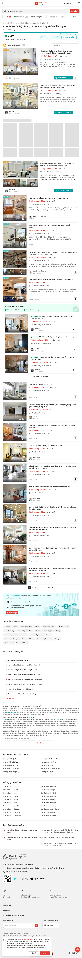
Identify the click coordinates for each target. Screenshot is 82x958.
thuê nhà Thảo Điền (11, 627)
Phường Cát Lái (47, 772)
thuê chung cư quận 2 (13, 712)
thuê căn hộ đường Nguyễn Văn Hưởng (48, 631)
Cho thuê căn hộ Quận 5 (48, 793)
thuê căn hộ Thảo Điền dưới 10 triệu (16, 643)
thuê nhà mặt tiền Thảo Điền (30, 627)
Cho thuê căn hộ (8, 786)
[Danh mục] (2, 3)
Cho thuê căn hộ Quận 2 (10, 790)
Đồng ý (45, 953)
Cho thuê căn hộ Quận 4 (10, 793)
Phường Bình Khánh (11, 768)
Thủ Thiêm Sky (9, 631)
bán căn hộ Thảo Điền (25, 631)
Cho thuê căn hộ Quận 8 (10, 799)
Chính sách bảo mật (27, 940)
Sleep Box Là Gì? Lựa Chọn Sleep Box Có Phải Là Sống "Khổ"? (24, 838)
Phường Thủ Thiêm (48, 762)
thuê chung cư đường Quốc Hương (15, 635)
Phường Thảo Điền (10, 762)
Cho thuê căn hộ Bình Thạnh (50, 809)
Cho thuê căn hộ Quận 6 (10, 796)
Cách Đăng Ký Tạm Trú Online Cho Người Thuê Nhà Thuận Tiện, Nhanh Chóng (60, 844)
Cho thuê (6, 23)
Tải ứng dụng (66, 3)
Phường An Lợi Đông (11, 772)
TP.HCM (58, 720)
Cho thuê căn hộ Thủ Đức (11, 809)
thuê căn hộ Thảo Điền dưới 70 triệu (48, 639)
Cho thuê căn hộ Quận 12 (11, 806)
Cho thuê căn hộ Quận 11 (49, 803)
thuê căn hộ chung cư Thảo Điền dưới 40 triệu (19, 639)
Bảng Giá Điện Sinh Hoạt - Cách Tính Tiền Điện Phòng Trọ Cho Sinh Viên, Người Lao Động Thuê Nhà (61, 831)
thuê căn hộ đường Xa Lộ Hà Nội (40, 635)
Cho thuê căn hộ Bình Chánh (12, 812)
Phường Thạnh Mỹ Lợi (49, 759)
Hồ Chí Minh (14, 23)
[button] (77, 16)
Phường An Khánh (10, 765)
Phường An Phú (10, 759)
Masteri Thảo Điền (48, 627)
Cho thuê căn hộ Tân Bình (49, 815)
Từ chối (33, 953)
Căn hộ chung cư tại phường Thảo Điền (37, 23)
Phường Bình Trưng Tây (50, 765)
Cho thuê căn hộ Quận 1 (48, 786)
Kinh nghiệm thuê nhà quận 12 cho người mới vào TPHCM (22, 831)
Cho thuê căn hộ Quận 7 (48, 796)
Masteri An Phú (63, 627)
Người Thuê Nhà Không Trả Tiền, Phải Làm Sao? (59, 837)
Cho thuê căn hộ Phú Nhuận (12, 815)
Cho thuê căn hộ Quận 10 (11, 803)
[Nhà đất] (41, 3)
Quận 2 (21, 23)
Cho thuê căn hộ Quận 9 (48, 799)
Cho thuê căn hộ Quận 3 (48, 790)
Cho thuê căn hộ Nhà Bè (48, 812)
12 (49, 588)
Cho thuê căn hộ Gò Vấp (48, 806)
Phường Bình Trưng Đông (50, 768)
